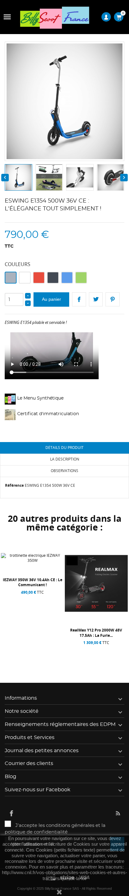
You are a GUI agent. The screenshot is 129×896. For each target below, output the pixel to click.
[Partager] (79, 299)
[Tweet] (96, 299)
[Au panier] (17, 650)
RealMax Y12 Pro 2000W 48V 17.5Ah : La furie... (96, 632)
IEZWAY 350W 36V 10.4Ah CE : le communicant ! (32, 582)
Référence (14, 485)
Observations (64, 470)
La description (64, 459)
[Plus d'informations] (49, 650)
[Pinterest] (113, 299)
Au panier (51, 299)
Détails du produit (64, 447)
